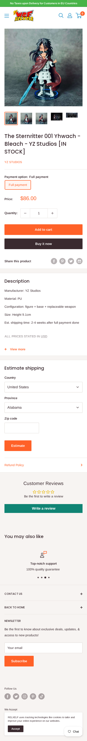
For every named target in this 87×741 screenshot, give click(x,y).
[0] (79, 15)
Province (10, 398)
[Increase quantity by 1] (52, 213)
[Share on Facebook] (54, 261)
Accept (15, 728)
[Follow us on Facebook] (7, 696)
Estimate (18, 445)
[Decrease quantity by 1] (25, 213)
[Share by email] (79, 261)
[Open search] (61, 15)
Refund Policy (14, 465)
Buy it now (43, 244)
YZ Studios (13, 162)
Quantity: (11, 213)
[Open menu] (6, 16)
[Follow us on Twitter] (16, 696)
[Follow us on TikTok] (41, 696)
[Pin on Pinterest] (62, 261)
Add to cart (43, 229)
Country (10, 377)
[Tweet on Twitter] (71, 261)
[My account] (70, 15)
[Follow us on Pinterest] (33, 696)
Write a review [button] (43, 508)
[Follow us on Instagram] (24, 696)
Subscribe (19, 661)
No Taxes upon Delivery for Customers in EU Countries (43, 3)
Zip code (10, 418)
